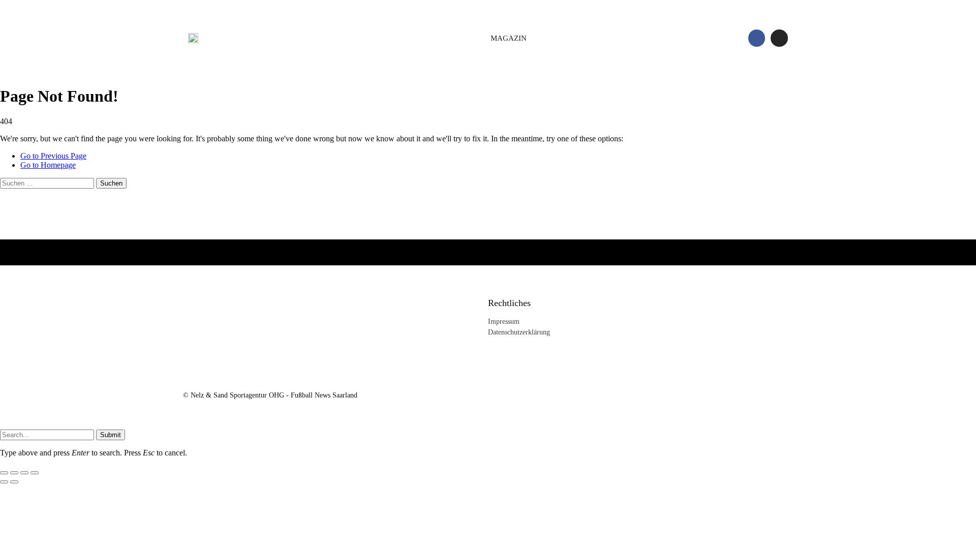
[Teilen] (24, 472)
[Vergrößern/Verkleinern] (4, 472)
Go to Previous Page (53, 155)
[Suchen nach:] (48, 182)
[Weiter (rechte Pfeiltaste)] (14, 481)
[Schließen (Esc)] (34, 472)
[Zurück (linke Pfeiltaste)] (4, 481)
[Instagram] (779, 38)
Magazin (509, 38)
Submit (110, 435)
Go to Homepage (48, 165)
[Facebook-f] (757, 38)
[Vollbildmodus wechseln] (14, 472)
